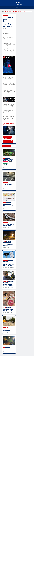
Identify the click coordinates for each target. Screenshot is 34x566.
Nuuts (17, 2)
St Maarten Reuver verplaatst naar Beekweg (8, 245)
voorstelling (10, 141)
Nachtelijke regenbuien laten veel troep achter (8, 165)
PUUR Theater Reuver (7, 138)
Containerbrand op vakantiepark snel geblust (8, 349)
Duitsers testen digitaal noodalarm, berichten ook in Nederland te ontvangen (8, 264)
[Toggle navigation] (17, 8)
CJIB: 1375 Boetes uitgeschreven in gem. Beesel (9, 206)
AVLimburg (6, 167)
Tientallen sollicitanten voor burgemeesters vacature (8, 225)
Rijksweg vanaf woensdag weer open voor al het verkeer (9, 329)
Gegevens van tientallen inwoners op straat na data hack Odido (9, 186)
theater (5, 141)
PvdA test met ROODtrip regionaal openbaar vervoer (8, 285)
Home (3, 11)
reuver (5, 140)
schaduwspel (10, 140)
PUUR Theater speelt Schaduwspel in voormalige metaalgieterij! (15, 11)
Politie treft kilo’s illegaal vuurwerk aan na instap (8, 310)
